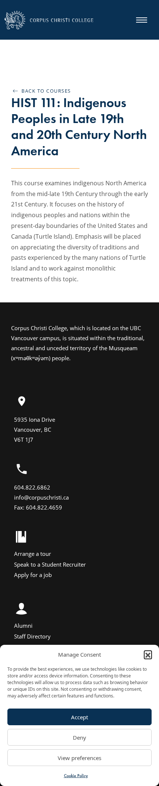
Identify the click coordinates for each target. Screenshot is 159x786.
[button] (148, 654)
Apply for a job (33, 574)
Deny (79, 737)
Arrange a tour (32, 553)
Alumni (23, 625)
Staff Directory (32, 636)
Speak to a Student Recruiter (50, 564)
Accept (79, 717)
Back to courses (44, 90)
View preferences (79, 758)
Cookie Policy (76, 776)
